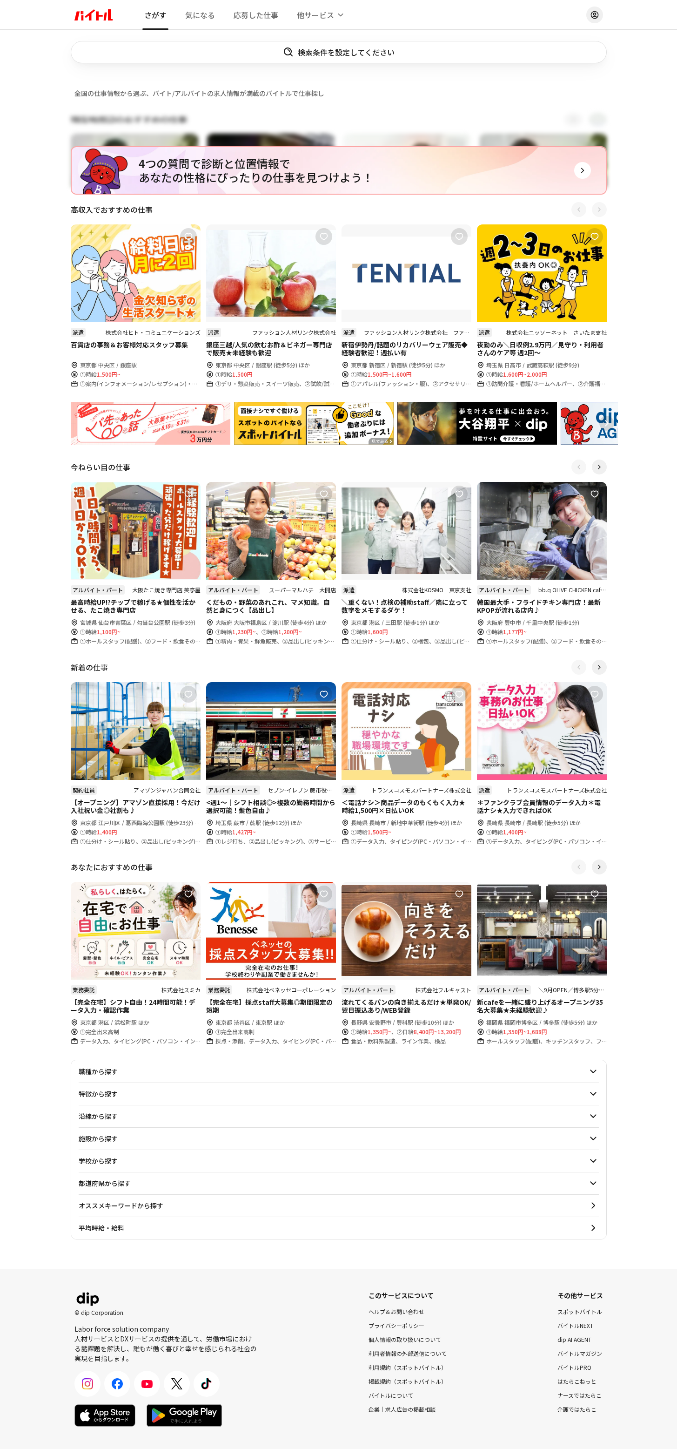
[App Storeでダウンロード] (104, 1415)
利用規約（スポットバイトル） (408, 1367)
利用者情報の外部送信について (408, 1353)
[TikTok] (207, 1384)
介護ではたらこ (577, 1409)
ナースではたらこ (579, 1395)
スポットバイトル (579, 1311)
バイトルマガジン (579, 1353)
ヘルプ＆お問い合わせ (396, 1311)
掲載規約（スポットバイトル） (408, 1381)
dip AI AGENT (574, 1339)
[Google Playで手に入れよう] (184, 1415)
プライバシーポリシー (396, 1325)
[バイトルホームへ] (93, 14)
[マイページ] (594, 15)
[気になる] (188, 236)
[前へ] (578, 209)
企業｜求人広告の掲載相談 (402, 1409)
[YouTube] (147, 1384)
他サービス (315, 14)
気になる (200, 14)
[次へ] (599, 209)
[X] (177, 1384)
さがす (155, 14)
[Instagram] (87, 1384)
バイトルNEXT (575, 1325)
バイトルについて (391, 1395)
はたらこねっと (577, 1381)
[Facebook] (117, 1384)
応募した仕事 (256, 14)
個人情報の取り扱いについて (405, 1339)
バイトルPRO (574, 1367)
